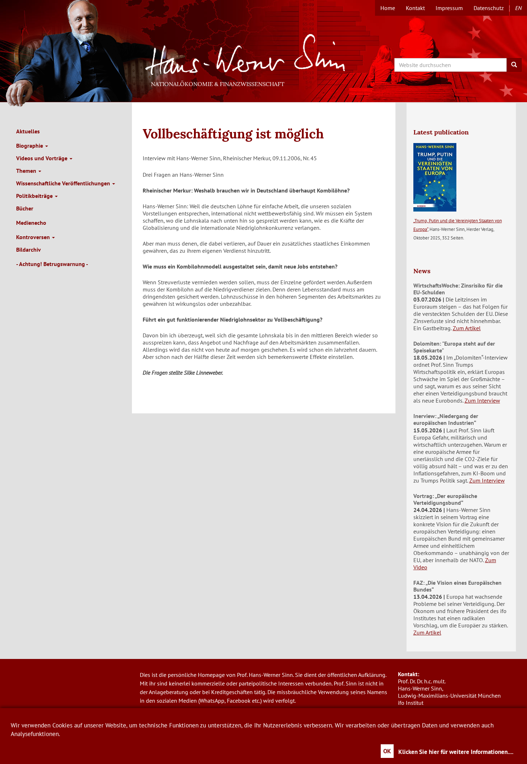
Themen (27, 170)
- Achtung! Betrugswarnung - (52, 263)
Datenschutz (489, 7)
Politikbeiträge (35, 195)
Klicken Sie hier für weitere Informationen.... (455, 752)
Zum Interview (482, 400)
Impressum (449, 7)
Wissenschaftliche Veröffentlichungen (63, 183)
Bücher (24, 208)
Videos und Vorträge (42, 158)
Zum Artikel (467, 328)
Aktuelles (28, 131)
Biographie (30, 145)
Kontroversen (33, 237)
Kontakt (415, 7)
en (518, 7)
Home (387, 7)
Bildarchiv (28, 249)
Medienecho (31, 222)
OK (387, 751)
